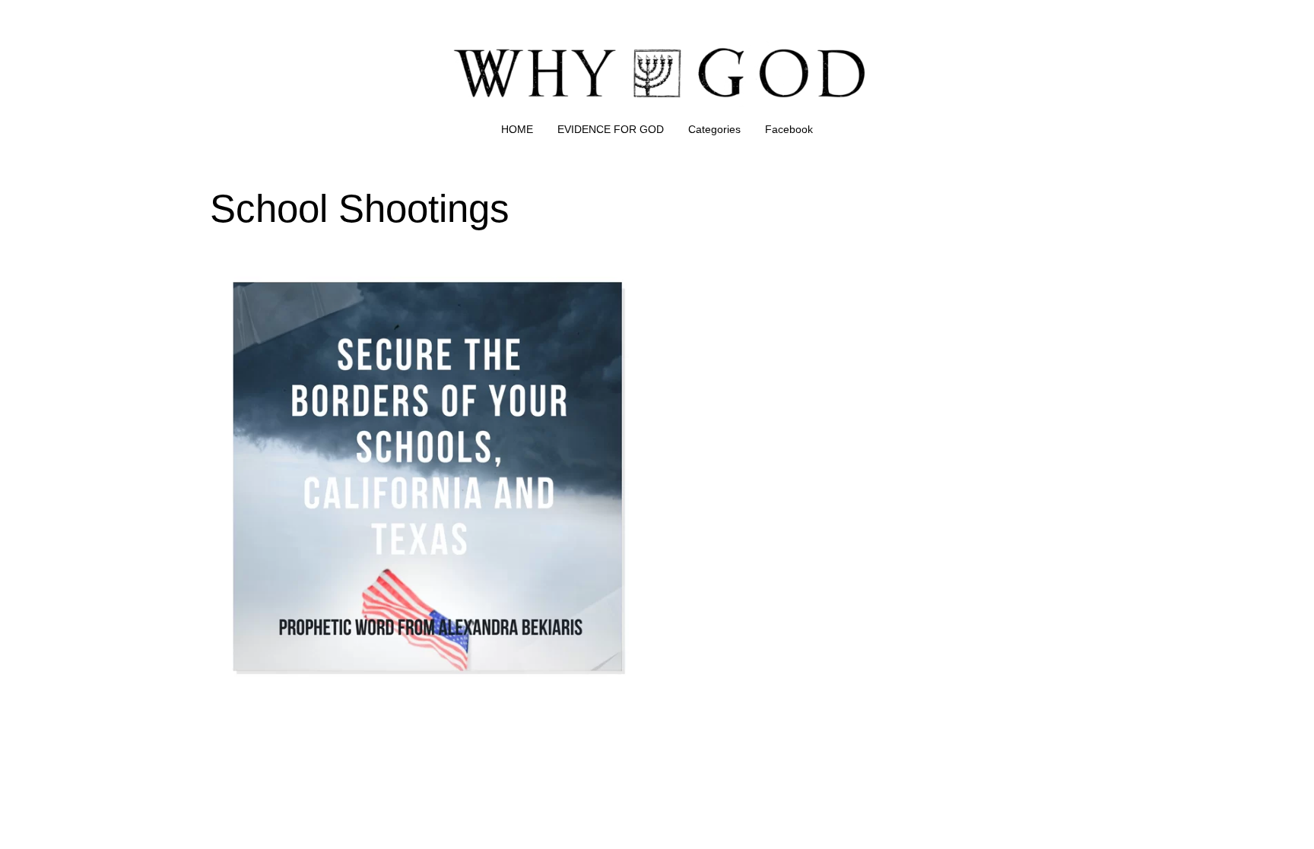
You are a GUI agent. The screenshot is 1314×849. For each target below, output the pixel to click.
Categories (714, 129)
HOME (517, 129)
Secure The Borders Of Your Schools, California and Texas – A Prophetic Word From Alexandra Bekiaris (421, 278)
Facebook (789, 129)
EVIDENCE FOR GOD (610, 129)
